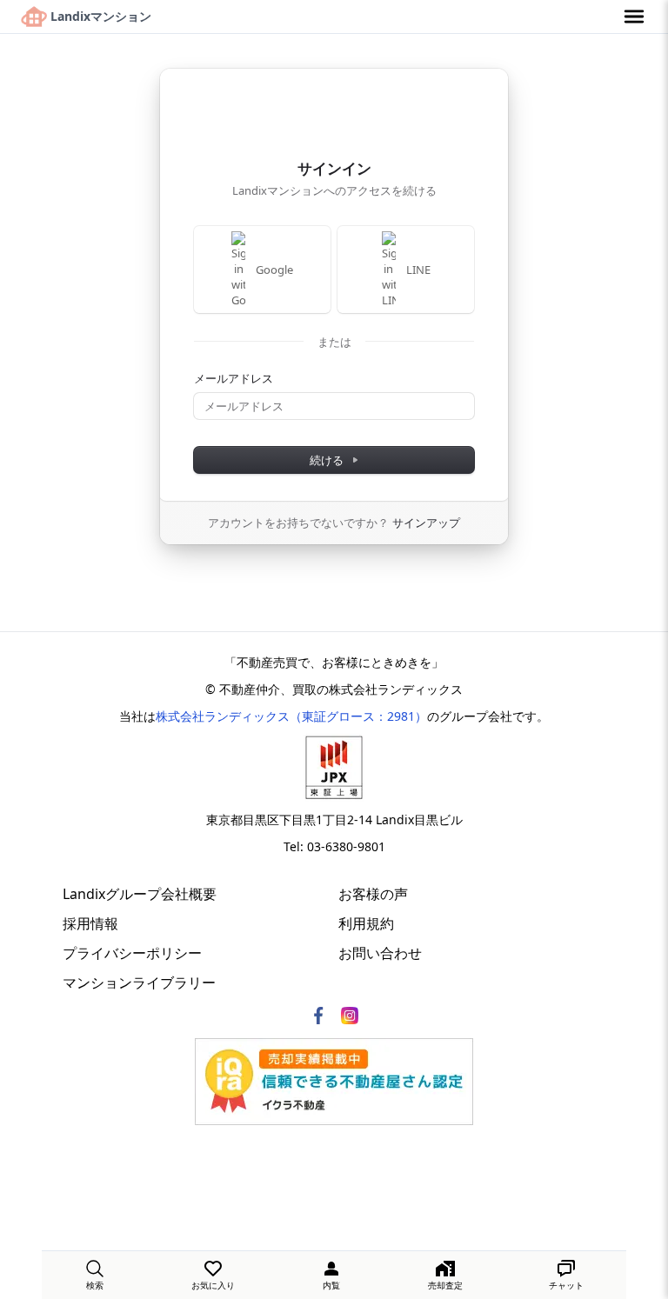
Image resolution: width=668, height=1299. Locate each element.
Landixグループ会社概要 (140, 893)
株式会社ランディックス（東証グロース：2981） (291, 716)
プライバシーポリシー (132, 953)
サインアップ (426, 522)
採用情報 (90, 923)
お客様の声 (373, 893)
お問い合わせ (380, 953)
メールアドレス (233, 378)
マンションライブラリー (139, 982)
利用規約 (366, 923)
